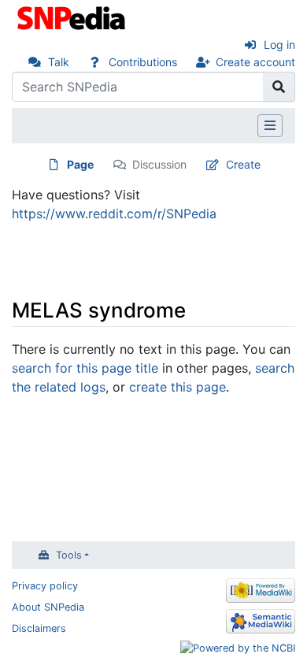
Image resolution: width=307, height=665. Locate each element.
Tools (69, 555)
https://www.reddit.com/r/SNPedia (114, 213)
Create (243, 164)
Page (80, 164)
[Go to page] (279, 87)
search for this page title (85, 368)
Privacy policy (45, 586)
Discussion (159, 164)
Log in (279, 44)
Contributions (143, 62)
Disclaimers (39, 628)
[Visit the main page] (73, 16)
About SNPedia (48, 607)
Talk (58, 62)
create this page (177, 387)
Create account (255, 62)
